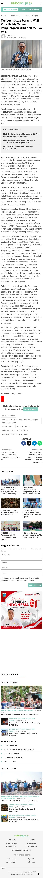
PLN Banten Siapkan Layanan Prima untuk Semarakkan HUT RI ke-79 (10, 455)
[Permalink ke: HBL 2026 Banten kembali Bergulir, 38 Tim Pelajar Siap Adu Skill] (32, 526)
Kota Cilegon (10, 762)
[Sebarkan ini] (23, 443)
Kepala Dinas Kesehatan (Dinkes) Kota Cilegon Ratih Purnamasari (20, 420)
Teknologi (11, 798)
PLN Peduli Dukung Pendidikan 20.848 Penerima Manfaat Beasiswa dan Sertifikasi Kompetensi (33, 456)
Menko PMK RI (7, 426)
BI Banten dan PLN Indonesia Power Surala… (20, 801)
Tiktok (33, 862)
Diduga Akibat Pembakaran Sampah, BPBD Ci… (24, 724)
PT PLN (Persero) (11, 754)
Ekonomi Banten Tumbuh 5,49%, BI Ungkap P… (23, 820)
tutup (3, 868)
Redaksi (31, 840)
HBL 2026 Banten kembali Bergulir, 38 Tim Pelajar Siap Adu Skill (32, 535)
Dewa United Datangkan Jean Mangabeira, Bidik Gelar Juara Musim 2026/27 (32, 490)
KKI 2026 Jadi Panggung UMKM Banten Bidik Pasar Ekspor (8, 536)
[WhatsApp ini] (39, 443)
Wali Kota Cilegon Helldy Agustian (15, 434)
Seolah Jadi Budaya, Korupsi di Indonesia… (22, 810)
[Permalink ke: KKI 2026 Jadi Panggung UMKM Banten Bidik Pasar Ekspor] (10, 526)
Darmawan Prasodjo (13, 758)
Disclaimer (31, 843)
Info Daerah (18, 710)
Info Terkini (28, 710)
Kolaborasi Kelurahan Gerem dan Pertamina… (20, 714)
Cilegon (10, 710)
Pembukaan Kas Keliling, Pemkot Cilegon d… (23, 734)
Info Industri (25, 796)
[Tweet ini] (29, 443)
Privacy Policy (11, 843)
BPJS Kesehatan (8, 415)
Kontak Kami (11, 847)
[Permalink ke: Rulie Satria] (3, 36)
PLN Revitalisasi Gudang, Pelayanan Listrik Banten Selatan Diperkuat (32, 513)
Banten (3, 710)
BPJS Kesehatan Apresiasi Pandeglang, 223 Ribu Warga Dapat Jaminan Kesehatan (21, 135)
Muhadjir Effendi (23, 426)
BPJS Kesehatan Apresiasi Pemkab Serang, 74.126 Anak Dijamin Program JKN (19, 141)
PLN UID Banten (10, 745)
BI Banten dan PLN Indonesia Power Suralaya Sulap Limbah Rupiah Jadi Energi (10, 490)
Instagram (12, 862)
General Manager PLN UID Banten (19, 749)
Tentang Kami (31, 847)
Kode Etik (11, 840)
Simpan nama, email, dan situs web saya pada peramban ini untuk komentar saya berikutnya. (20, 579)
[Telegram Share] (34, 443)
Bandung (4, 796)
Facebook (12, 859)
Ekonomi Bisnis (13, 796)
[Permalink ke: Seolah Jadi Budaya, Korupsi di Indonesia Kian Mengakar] (10, 503)
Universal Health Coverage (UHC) (15, 430)
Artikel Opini (14, 805)
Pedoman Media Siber (21, 850)
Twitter (33, 859)
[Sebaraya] (21, 3)
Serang (3, 798)
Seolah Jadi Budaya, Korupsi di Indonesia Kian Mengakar (9, 512)
